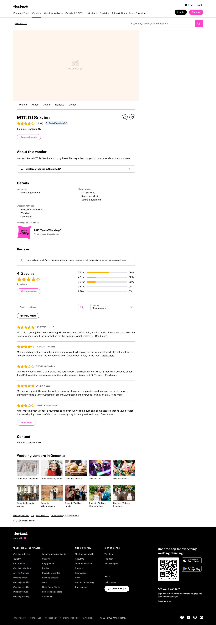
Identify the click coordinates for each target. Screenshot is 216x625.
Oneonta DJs (21, 23)
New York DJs (42, 515)
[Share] (125, 117)
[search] (82, 307)
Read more (101, 336)
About (34, 104)
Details (46, 104)
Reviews (59, 104)
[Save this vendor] (132, 117)
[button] (47, 234)
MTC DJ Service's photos (24, 521)
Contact (73, 104)
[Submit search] (199, 23)
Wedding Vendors (21, 515)
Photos (23, 104)
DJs (32, 515)
